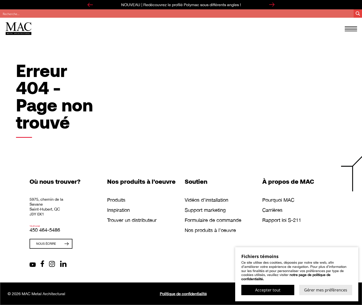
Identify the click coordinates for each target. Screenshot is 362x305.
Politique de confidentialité (183, 293)
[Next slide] (272, 4)
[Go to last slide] (90, 4)
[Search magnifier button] (358, 13)
